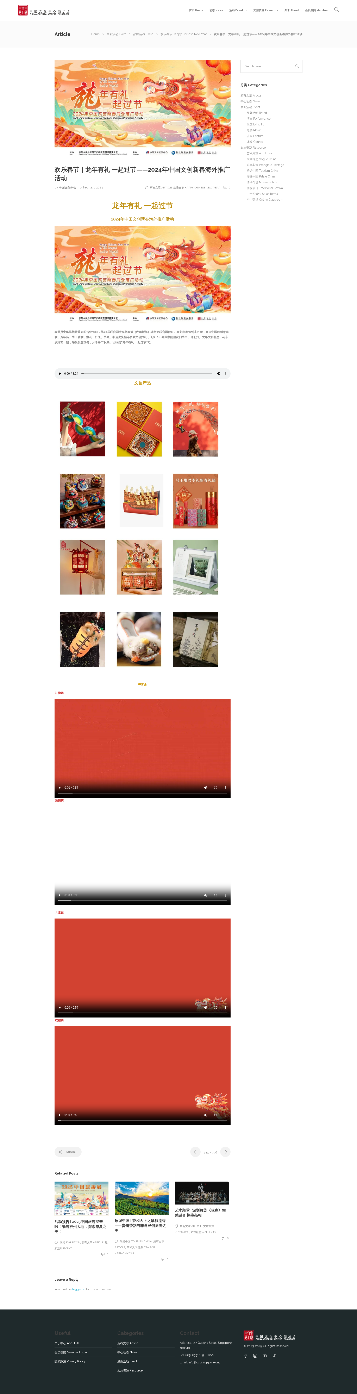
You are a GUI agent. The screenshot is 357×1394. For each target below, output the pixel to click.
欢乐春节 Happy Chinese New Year (184, 34)
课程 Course (255, 141)
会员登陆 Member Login (71, 1352)
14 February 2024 (91, 187)
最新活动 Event (116, 34)
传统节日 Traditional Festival (265, 188)
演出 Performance (258, 118)
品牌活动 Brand (143, 34)
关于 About (291, 10)
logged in (78, 1289)
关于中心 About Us (67, 1343)
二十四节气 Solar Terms (262, 193)
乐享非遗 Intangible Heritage (265, 165)
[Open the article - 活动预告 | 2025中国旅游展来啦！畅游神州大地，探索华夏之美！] (81, 1199)
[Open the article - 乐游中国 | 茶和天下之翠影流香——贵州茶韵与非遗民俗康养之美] (142, 1198)
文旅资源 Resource (265, 10)
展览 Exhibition (70, 1242)
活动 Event (236, 10)
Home (95, 34)
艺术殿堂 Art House (204, 1232)
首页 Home (196, 10)
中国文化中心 (68, 187)
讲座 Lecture (255, 136)
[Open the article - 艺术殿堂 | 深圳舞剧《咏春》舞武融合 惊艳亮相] (202, 1193)
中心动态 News (250, 101)
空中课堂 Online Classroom (265, 199)
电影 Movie (254, 130)
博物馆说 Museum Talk (262, 182)
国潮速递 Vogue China (261, 159)
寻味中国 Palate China (261, 176)
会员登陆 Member (316, 10)
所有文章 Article (161, 187)
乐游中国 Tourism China (136, 1241)
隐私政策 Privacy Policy (70, 1361)
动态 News (216, 10)
